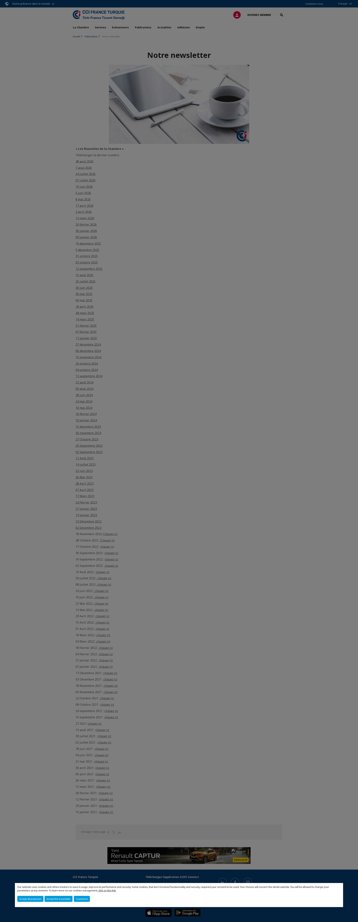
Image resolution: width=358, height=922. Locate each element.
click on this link (107, 890)
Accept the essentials (58, 899)
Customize (82, 899)
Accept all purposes (30, 899)
